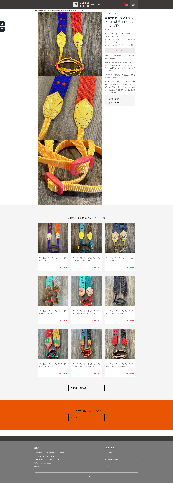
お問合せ (107, 466)
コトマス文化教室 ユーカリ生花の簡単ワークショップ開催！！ (49, 452)
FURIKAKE (38, 10)
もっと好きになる (76, 417)
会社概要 (107, 456)
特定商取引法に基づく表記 (111, 459)
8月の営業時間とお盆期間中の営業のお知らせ (45, 456)
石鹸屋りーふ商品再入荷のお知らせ (42, 463)
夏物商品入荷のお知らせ (40, 466)
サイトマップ (108, 463)
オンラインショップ (46, 10)
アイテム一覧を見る (79, 388)
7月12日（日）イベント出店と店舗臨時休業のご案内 (46, 459)
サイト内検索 (108, 452)
